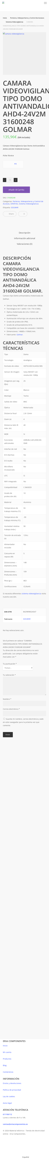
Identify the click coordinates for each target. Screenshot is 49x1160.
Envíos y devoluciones (12, 1083)
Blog (5, 1065)
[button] (45, 3)
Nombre (7, 699)
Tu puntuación (10, 664)
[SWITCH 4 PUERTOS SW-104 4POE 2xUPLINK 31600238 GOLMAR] (13, 869)
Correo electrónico (11, 709)
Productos (7, 1059)
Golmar (20, 334)
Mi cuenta (7, 1052)
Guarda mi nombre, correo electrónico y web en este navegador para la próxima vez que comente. (23, 722)
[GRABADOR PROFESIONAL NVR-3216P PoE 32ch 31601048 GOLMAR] (13, 817)
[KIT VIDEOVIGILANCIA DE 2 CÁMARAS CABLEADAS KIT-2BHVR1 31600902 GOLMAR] (13, 985)
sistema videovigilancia (31, 593)
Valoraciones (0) (24, 243)
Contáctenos (8, 1072)
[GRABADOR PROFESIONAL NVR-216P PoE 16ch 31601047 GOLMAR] (13, 765)
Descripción (24, 232)
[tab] (24, 233)
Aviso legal (7, 1103)
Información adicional (24, 238)
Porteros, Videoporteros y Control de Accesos (27, 18)
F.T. (15, 164)
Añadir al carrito (16, 189)
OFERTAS (14, 204)
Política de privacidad (12, 1090)
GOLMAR (14, 207)
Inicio (5, 18)
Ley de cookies (9, 1096)
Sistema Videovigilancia (14, 22)
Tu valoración (9, 675)
